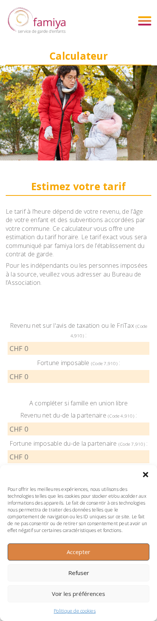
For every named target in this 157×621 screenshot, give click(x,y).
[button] (145, 474)
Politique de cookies (75, 611)
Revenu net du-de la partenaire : (78, 415)
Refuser (78, 573)
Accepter (78, 552)
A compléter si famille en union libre (78, 403)
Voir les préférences (78, 593)
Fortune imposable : (78, 363)
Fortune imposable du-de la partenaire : (79, 443)
